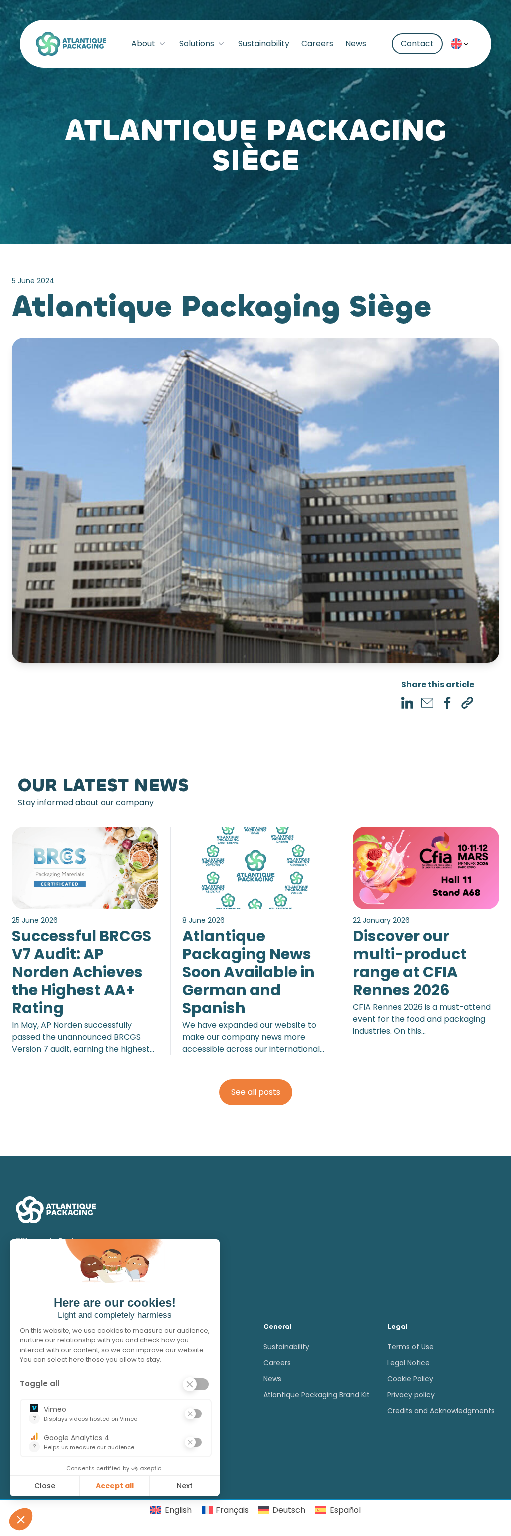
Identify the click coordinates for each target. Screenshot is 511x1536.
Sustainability (263, 43)
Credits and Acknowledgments (441, 1411)
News (355, 43)
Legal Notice (408, 1363)
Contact (417, 43)
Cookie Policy (410, 1379)
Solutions (196, 43)
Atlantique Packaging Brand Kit (316, 1395)
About (143, 43)
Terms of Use (410, 1347)
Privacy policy (411, 1395)
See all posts (255, 1092)
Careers (317, 43)
